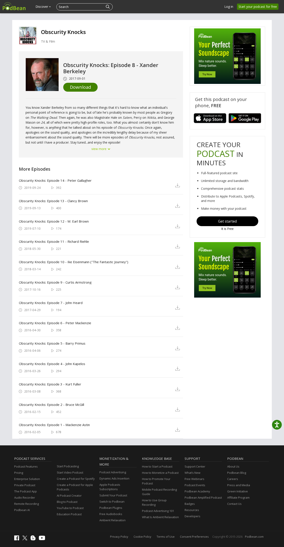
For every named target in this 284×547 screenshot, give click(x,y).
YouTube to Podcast (70, 508)
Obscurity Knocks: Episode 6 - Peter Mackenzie (55, 323)
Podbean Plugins (110, 508)
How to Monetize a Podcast (160, 473)
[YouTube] (43, 539)
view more (99, 149)
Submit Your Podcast (113, 495)
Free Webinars (194, 479)
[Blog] (34, 539)
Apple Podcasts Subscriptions (109, 487)
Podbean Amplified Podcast (203, 498)
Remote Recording (26, 504)
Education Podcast (69, 514)
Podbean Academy (197, 491)
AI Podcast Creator (69, 496)
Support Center (195, 466)
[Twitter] (26, 539)
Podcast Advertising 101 (158, 511)
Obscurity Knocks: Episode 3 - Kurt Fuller (50, 384)
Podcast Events (195, 485)
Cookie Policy (142, 537)
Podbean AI (22, 510)
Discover (42, 6)
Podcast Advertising (112, 472)
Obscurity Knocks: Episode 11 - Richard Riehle (54, 241)
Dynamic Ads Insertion (114, 478)
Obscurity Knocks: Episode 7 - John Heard (51, 303)
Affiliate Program (238, 498)
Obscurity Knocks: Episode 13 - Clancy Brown (53, 201)
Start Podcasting (68, 466)
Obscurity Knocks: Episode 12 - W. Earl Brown (54, 221)
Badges (190, 504)
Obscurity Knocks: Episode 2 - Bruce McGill (51, 405)
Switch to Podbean (111, 502)
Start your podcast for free (258, 6)
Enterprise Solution (27, 479)
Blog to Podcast (67, 502)
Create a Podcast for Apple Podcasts (75, 487)
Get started (227, 221)
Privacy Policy (119, 537)
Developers (192, 516)
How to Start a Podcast (157, 466)
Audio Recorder (24, 498)
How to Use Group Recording (154, 502)
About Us (233, 466)
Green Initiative (237, 491)
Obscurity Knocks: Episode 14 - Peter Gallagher (55, 180)
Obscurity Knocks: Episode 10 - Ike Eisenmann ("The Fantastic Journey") (73, 262)
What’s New (192, 473)
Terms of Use (166, 537)
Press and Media (238, 485)
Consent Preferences (194, 537)
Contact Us (234, 504)
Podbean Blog (236, 473)
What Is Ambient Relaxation (160, 517)
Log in (228, 6)
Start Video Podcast (70, 472)
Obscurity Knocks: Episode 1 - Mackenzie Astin (54, 425)
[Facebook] (17, 539)
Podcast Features (26, 466)
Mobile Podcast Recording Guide (159, 492)
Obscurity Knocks (63, 32)
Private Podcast (24, 485)
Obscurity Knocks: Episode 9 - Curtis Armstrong (55, 282)
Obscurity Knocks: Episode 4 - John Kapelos (52, 364)
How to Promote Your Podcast (156, 481)
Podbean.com (254, 537)
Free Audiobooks (110, 514)
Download (80, 87)
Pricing (18, 473)
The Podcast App (25, 491)
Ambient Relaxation (112, 520)
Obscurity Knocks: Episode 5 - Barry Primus (52, 343)
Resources (192, 510)
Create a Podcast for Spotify (76, 479)
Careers (232, 479)
